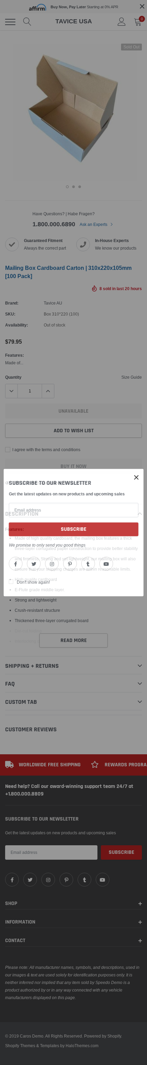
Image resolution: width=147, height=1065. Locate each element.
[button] (136, 477)
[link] (16, 563)
